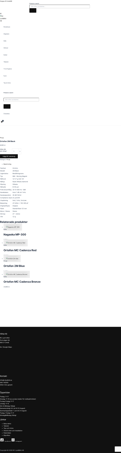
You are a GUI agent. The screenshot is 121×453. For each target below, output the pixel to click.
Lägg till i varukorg (9, 156)
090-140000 (4, 382)
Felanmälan (7, 433)
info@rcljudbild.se (6, 380)
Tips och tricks (8, 428)
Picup (2, 138)
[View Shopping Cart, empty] (1, 122)
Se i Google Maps (6, 347)
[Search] (32, 10)
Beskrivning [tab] (7, 164)
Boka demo (7, 423)
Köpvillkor (7, 435)
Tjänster (6, 426)
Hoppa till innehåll (6, 1)
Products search (34, 3)
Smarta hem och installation (13, 430)
